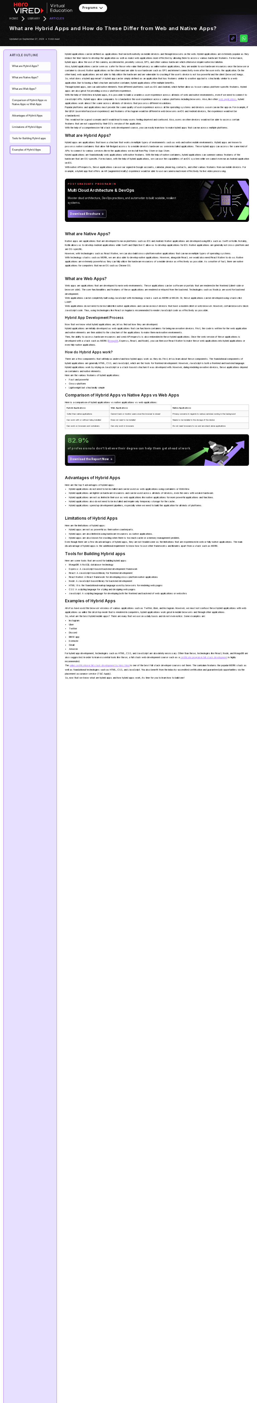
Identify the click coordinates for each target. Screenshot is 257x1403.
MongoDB (113, 340)
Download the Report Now (89, 459)
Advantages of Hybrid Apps (27, 115)
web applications (228, 99)
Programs (90, 7)
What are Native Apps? (25, 77)
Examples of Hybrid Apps (26, 149)
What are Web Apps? (24, 88)
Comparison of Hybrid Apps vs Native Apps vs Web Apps (29, 102)
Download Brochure (85, 213)
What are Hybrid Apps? (25, 66)
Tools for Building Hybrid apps (29, 138)
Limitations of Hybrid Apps (27, 126)
